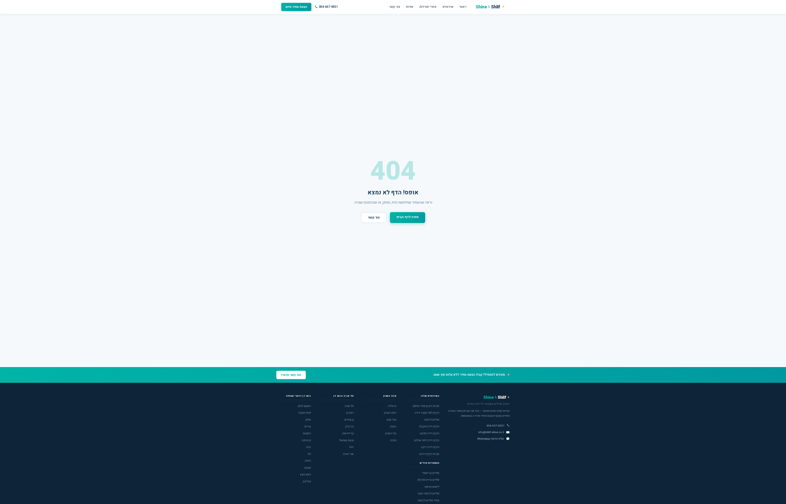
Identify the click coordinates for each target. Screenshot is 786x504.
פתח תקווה (304, 413)
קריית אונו (348, 433)
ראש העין (305, 475)
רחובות (307, 433)
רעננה (393, 426)
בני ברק (349, 426)
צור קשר (394, 7)
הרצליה (392, 406)
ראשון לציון (304, 406)
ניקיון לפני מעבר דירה (427, 413)
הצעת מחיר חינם (296, 7)
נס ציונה (306, 440)
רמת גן (350, 413)
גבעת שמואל (346, 440)
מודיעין (307, 481)
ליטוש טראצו (432, 487)
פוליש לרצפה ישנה (428, 494)
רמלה (308, 461)
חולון (308, 420)
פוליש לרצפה (431, 420)
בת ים (308, 426)
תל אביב (349, 406)
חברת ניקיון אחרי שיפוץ (425, 406)
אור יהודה (348, 454)
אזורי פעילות (428, 7)
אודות (409, 7)
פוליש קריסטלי (430, 473)
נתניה (393, 440)
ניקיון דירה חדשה (429, 433)
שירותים (448, 7)
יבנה (308, 447)
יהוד (351, 447)
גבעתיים (349, 420)
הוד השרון (390, 433)
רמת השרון (390, 413)
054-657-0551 (328, 7)
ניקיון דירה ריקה (430, 447)
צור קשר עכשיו (291, 375)
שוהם (308, 468)
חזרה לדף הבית (407, 217)
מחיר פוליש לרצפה (428, 500)
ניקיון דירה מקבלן (429, 426)
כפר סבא (391, 420)
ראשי (462, 7)
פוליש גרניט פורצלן (428, 480)
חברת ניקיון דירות (429, 454)
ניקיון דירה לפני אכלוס (426, 440)
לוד (309, 454)
